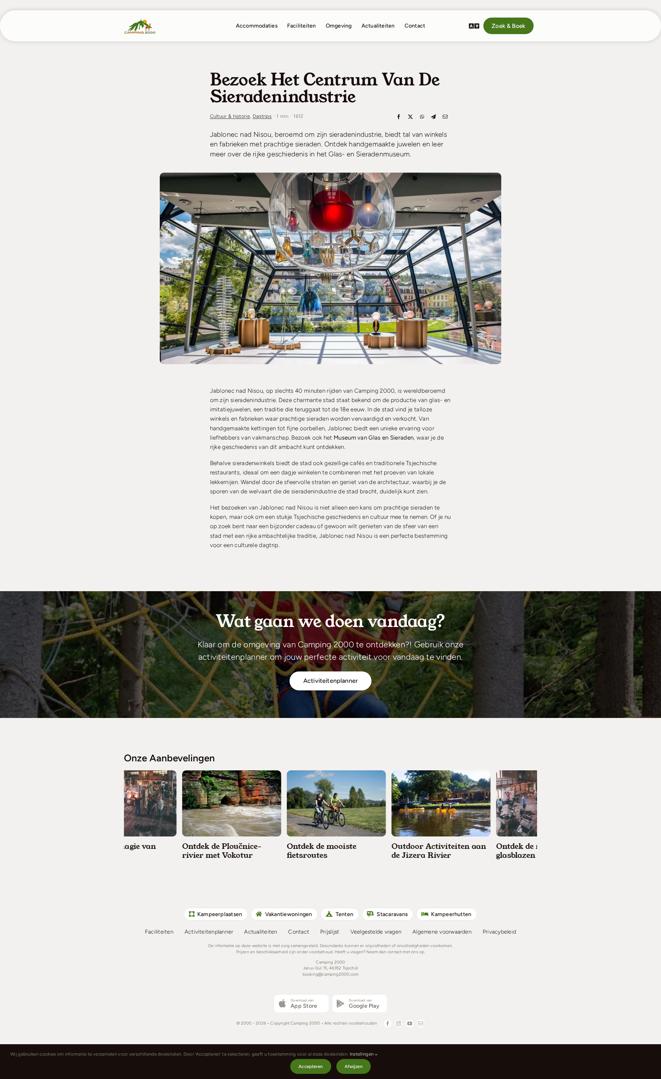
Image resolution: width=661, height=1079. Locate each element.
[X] (410, 117)
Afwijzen (354, 1066)
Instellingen (362, 1054)
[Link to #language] (474, 26)
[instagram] (398, 1023)
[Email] (445, 117)
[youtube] (409, 1023)
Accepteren (310, 1066)
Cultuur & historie (230, 116)
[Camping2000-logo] (140, 20)
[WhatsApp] (422, 117)
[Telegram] (433, 117)
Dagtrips (262, 116)
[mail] (420, 1023)
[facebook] (387, 1023)
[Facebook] (399, 117)
